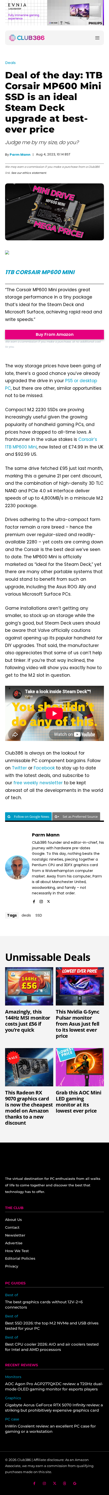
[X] (48, 901)
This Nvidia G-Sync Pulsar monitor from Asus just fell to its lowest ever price (77, 1023)
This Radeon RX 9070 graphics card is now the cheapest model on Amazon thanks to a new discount (29, 1107)
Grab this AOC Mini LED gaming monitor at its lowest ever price (78, 1101)
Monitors (13, 1377)
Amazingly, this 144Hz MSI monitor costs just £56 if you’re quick (27, 1020)
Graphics (13, 1398)
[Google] (74, 1483)
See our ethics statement (28, 173)
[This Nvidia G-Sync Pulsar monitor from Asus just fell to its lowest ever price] (80, 986)
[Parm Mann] (17, 867)
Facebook (44, 768)
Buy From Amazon (55, 334)
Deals (10, 62)
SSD (38, 915)
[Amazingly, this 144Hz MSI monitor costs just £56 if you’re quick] (29, 986)
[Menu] (97, 38)
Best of (11, 1295)
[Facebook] (34, 901)
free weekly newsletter (38, 783)
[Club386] (26, 37)
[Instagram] (41, 901)
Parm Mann (20, 154)
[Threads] (64, 1483)
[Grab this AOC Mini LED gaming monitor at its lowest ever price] (80, 1067)
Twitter (19, 768)
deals (26, 915)
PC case (12, 1419)
